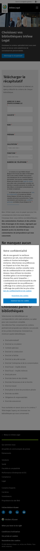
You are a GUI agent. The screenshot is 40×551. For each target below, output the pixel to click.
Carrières (5, 492)
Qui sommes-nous (8, 445)
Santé (4, 464)
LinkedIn (17, 512)
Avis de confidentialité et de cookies (17, 291)
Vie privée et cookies (10, 536)
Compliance (6, 477)
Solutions (5, 460)
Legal (4, 481)
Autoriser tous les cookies (20, 301)
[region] (20, 275)
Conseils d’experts (8, 488)
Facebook (3, 512)
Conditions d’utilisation (11, 532)
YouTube (24, 512)
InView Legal (12, 435)
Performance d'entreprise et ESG (14, 473)
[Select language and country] (36, 1)
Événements (6, 453)
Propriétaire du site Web (11, 501)
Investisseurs (7, 496)
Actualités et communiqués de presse (16, 449)
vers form (13, 56)
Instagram (10, 512)
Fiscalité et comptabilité (11, 468)
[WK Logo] (10, 519)
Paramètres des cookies (20, 296)
